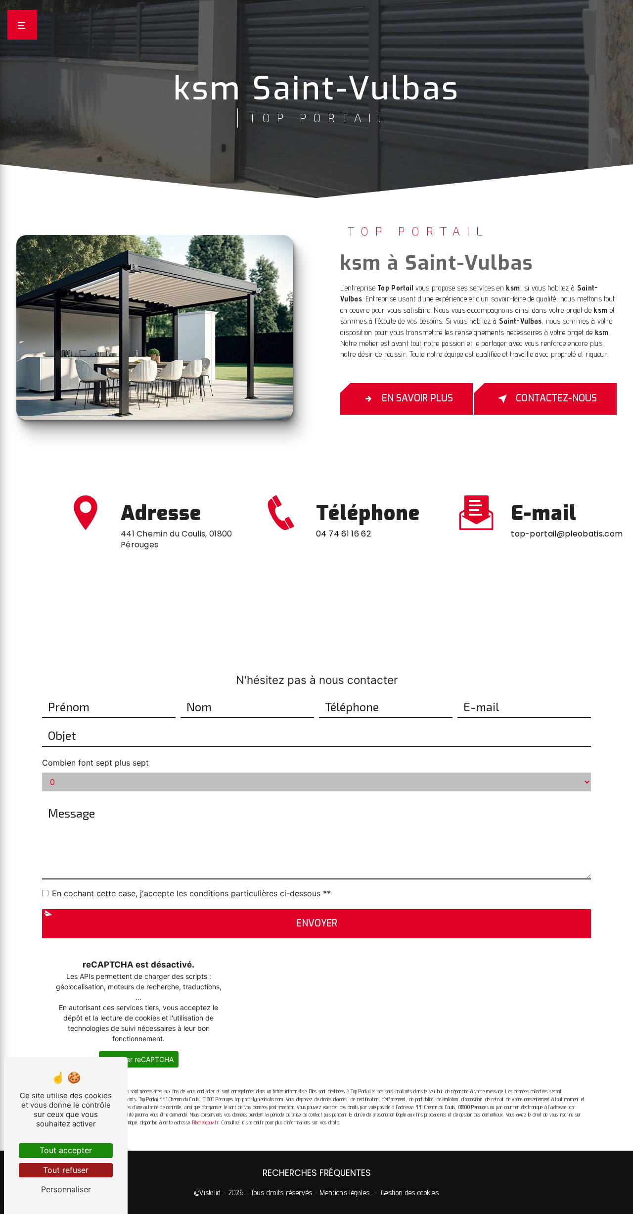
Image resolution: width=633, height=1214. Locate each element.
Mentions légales (344, 1192)
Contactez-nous (556, 398)
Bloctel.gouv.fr (205, 1122)
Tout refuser (66, 1170)
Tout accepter (66, 1150)
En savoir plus (417, 398)
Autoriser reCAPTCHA (139, 1059)
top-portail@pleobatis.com (567, 533)
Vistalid (210, 1192)
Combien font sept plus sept (95, 763)
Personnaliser (66, 1189)
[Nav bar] (22, 25)
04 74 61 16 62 (343, 533)
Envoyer (316, 923)
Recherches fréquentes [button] (317, 1173)
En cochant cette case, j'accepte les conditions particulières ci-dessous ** (191, 893)
